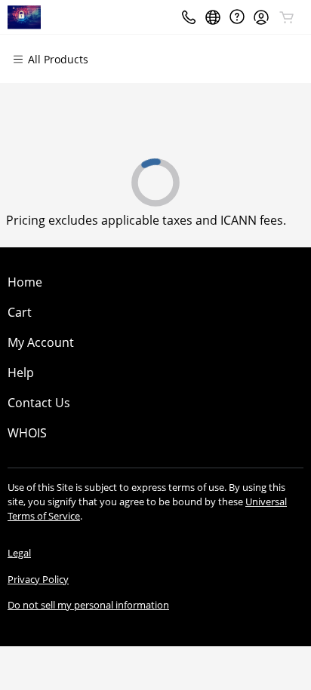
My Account (41, 342)
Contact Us (39, 402)
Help (21, 372)
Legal (19, 553)
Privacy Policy (38, 579)
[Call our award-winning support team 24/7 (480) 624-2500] (237, 17)
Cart (20, 312)
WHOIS (27, 433)
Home (25, 282)
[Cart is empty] (286, 17)
